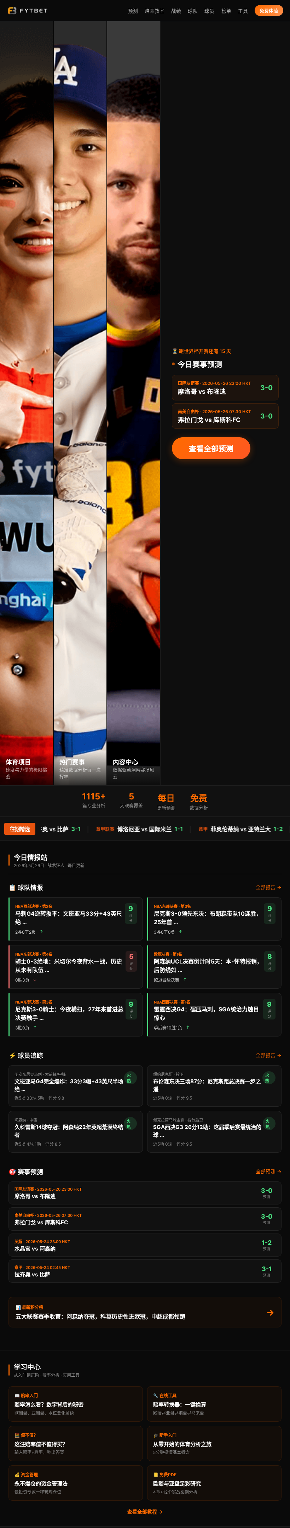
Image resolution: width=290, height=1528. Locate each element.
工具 (243, 11)
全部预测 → (269, 1171)
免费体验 (269, 10)
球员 (209, 11)
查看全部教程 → (145, 1512)
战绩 (176, 11)
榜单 (226, 11)
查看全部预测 (211, 448)
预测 (133, 11)
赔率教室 (154, 11)
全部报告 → (269, 887)
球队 (193, 11)
